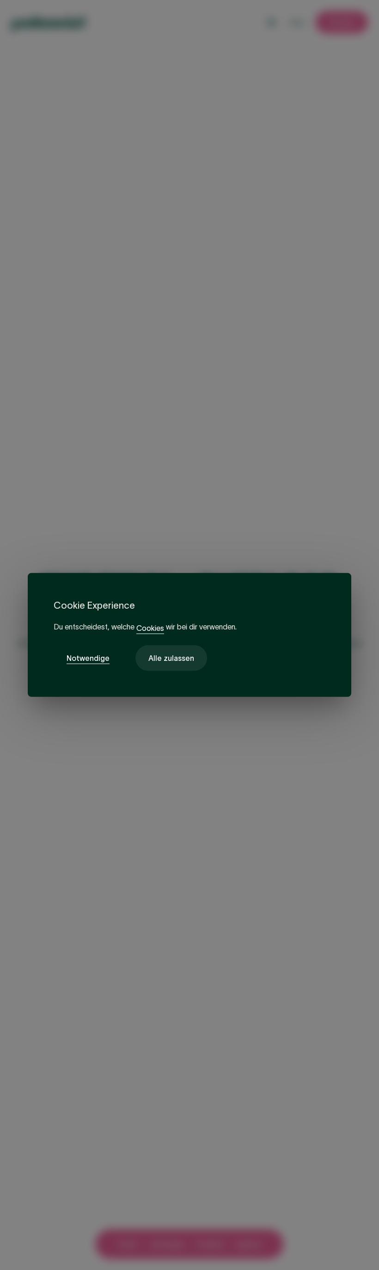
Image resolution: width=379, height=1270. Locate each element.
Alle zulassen (171, 658)
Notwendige (88, 658)
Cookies (150, 628)
